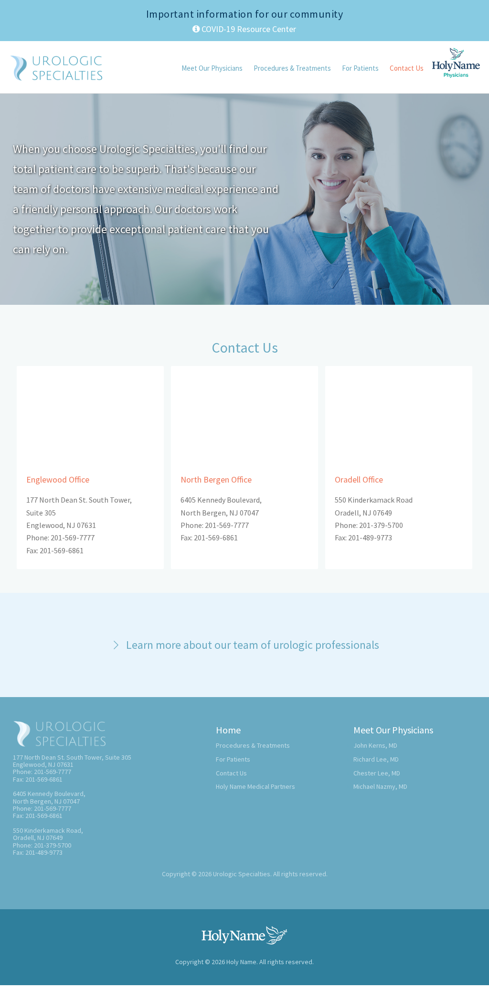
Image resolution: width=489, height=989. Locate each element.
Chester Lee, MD (376, 773)
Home (228, 730)
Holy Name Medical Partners (255, 786)
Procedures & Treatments (292, 68)
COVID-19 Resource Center (248, 28)
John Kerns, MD (375, 745)
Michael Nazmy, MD (380, 786)
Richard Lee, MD (376, 759)
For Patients (360, 68)
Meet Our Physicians (212, 68)
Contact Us (407, 68)
